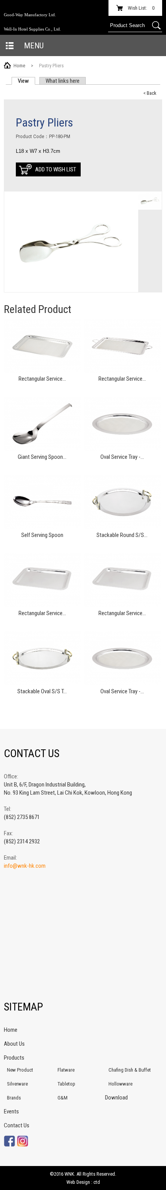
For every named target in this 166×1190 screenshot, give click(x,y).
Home (19, 65)
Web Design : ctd (83, 1182)
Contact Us (16, 1125)
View (26, 80)
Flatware (66, 1070)
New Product (20, 1070)
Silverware (17, 1084)
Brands (14, 1098)
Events (11, 1111)
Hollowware (120, 1084)
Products (14, 1057)
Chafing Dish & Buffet (129, 1070)
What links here (63, 80)
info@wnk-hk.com (25, 865)
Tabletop (66, 1084)
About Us (14, 1043)
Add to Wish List (55, 169)
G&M (63, 1098)
